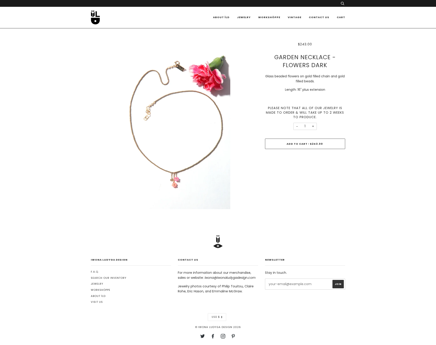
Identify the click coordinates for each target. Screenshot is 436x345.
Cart (341, 17)
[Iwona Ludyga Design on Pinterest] (233, 337)
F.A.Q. (95, 272)
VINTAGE (294, 17)
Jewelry (244, 17)
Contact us (319, 17)
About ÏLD (221, 17)
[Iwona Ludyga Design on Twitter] (202, 337)
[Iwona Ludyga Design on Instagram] (223, 337)
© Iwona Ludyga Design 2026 (218, 327)
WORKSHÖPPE (269, 17)
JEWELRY (97, 284)
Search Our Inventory (108, 278)
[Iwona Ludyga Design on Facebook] (213, 337)
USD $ (216, 317)
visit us (97, 302)
